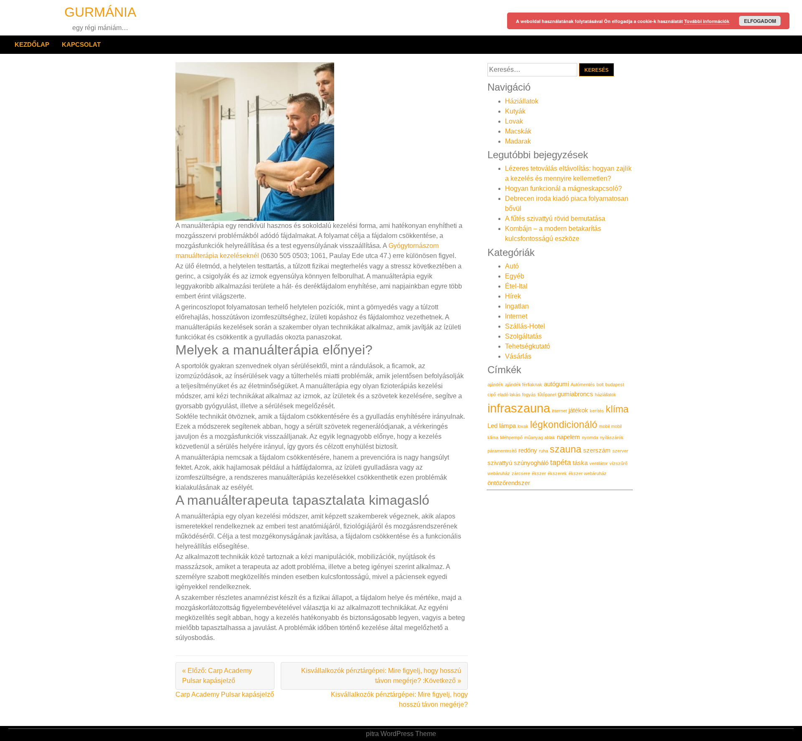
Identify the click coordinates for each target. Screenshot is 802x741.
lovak (523, 426)
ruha (543, 450)
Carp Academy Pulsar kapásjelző (224, 694)
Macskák (518, 131)
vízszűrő (618, 463)
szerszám (597, 450)
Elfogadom (760, 21)
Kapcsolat (81, 44)
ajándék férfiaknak (523, 384)
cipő (491, 394)
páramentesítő (502, 450)
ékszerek (557, 473)
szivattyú (499, 463)
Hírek (513, 296)
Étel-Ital (516, 286)
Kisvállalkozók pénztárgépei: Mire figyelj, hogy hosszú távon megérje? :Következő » (381, 675)
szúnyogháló (531, 463)
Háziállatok (521, 101)
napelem (568, 437)
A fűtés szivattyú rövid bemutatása (555, 218)
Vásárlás (518, 356)
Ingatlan (517, 306)
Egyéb (514, 276)
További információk (706, 21)
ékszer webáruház (588, 473)
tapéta (560, 462)
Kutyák (515, 111)
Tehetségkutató (527, 346)
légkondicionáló (563, 424)
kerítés (597, 410)
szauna (565, 449)
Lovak (514, 121)
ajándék (495, 384)
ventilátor (598, 463)
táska (580, 463)
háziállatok (605, 394)
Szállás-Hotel (525, 326)
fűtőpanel (547, 394)
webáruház (498, 473)
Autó (512, 266)
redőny (527, 450)
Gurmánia (100, 12)
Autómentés (583, 384)
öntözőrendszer (508, 483)
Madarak (518, 141)
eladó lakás (508, 394)
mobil (604, 426)
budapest (614, 384)
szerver (620, 450)
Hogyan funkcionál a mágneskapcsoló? (563, 188)
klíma (617, 409)
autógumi (556, 384)
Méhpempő (511, 437)
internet (559, 410)
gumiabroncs (575, 394)
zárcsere (521, 473)
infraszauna (518, 408)
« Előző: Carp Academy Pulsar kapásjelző (217, 675)
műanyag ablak (539, 437)
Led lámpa (501, 425)
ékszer (539, 473)
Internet (516, 316)
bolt (600, 384)
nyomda (590, 437)
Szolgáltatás (523, 336)
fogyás (529, 394)
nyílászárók (612, 437)
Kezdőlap (32, 44)
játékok (578, 410)
